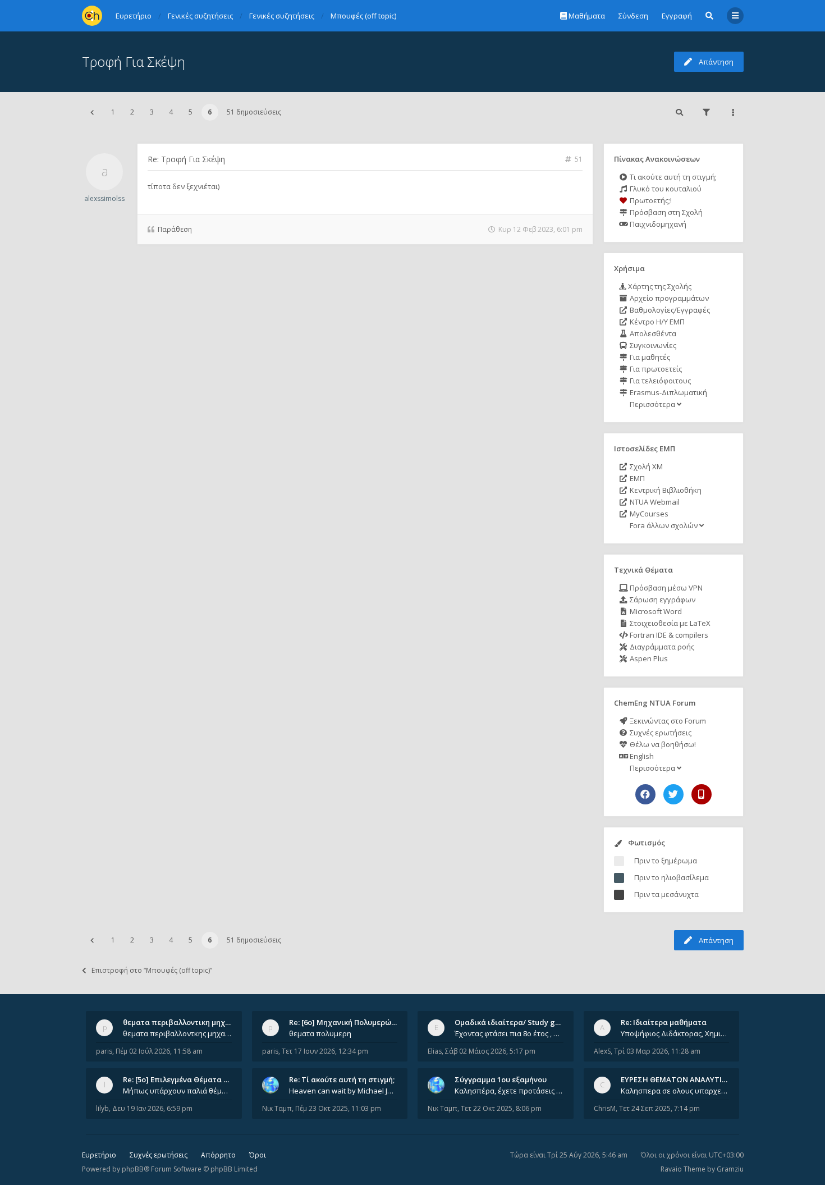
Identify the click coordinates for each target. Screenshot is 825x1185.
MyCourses (648, 514)
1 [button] (113, 112)
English (641, 756)
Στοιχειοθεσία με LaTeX (669, 623)
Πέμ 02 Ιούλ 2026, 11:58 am (159, 1051)
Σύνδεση (633, 16)
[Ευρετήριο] (92, 16)
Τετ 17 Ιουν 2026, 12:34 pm (325, 1051)
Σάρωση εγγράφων (661, 599)
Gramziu (730, 1169)
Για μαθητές (649, 357)
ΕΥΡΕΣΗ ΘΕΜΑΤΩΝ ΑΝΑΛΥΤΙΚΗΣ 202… (688, 1079)
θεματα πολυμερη (320, 1033)
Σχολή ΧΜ (645, 466)
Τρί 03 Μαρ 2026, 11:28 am (657, 1051)
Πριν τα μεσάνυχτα (666, 894)
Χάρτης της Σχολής (658, 286)
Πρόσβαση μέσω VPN (665, 588)
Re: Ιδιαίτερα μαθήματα (664, 1022)
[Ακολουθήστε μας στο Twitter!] (673, 794)
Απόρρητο (218, 1155)
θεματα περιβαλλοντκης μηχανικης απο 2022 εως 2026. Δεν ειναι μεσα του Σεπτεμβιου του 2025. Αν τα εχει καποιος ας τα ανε (177, 1033)
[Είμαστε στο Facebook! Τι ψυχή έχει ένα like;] (645, 794)
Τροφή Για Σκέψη (133, 61)
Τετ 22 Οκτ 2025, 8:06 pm (501, 1108)
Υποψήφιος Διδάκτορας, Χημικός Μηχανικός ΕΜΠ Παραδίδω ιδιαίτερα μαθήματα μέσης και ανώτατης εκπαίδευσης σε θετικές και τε (675, 1033)
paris (104, 1051)
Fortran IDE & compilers (668, 635)
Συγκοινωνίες (652, 345)
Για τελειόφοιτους (659, 381)
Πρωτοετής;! (650, 200)
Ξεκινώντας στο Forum (667, 721)
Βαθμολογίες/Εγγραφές (669, 310)
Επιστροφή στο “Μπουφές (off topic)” (151, 970)
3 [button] (152, 112)
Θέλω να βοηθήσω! (662, 744)
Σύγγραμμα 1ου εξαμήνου (501, 1079)
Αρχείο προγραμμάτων (668, 298)
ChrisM (605, 1108)
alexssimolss (104, 198)
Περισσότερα (652, 404)
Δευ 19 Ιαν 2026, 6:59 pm (152, 1108)
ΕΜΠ (636, 478)
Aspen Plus (648, 658)
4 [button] (171, 112)
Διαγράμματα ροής (661, 647)
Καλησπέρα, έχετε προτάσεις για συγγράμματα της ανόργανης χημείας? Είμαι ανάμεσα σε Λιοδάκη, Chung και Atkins (509, 1091)
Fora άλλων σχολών (663, 525)
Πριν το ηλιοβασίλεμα (671, 877)
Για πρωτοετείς (655, 369)
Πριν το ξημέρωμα (665, 860)
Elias (435, 1051)
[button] (92, 112)
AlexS (602, 1051)
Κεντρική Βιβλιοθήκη (665, 490)
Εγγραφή (677, 16)
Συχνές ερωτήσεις (659, 733)
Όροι (257, 1155)
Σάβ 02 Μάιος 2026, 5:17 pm (490, 1051)
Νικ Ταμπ (277, 1108)
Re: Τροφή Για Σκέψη (186, 159)
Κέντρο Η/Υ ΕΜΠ (656, 322)
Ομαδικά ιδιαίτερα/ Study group (513, 1022)
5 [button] (190, 112)
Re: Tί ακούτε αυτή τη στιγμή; (342, 1079)
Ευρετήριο (99, 1155)
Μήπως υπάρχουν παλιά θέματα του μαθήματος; (177, 1091)
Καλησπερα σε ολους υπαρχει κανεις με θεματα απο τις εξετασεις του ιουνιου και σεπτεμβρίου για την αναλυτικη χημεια (675, 1091)
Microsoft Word (655, 611)
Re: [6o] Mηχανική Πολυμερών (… (347, 1022)
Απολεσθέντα (652, 333)
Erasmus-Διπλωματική (667, 392)
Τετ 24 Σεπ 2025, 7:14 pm (659, 1108)
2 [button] (132, 112)
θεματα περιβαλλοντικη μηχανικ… (184, 1022)
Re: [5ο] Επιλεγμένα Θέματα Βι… (179, 1079)
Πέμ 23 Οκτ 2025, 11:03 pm (338, 1108)
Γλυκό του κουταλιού (665, 189)
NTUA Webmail (654, 502)
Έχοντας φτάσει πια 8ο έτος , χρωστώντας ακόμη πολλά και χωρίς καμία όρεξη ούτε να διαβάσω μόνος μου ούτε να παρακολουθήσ (509, 1033)
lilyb (102, 1108)
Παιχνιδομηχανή (657, 224)
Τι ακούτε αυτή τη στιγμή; (672, 177)
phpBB (133, 1169)
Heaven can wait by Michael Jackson (343, 1091)
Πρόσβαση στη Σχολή (665, 212)
